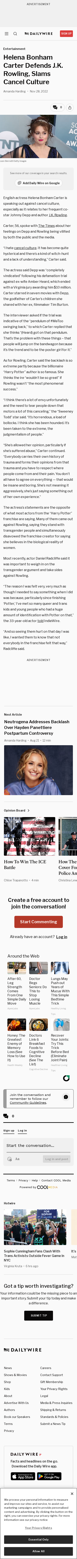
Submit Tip (39, 1315)
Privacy (9, 1431)
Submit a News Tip (53, 1424)
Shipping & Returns (53, 1410)
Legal (44, 1396)
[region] (38, 1523)
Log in (61, 937)
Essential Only (38, 1539)
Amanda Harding (14, 91)
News (8, 1368)
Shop (7, 1382)
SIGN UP (66, 33)
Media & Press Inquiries (56, 1403)
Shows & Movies (15, 1375)
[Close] (72, 1493)
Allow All (38, 1551)
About (8, 1396)
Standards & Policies (54, 1417)
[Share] (70, 108)
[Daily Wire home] (38, 33)
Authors (9, 1410)
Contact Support (51, 1375)
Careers (45, 1368)
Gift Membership (51, 1382)
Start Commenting (38, 921)
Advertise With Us (16, 1403)
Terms (8, 1424)
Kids (7, 1389)
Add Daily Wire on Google (41, 183)
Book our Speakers (17, 1417)
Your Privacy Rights (54, 1389)
